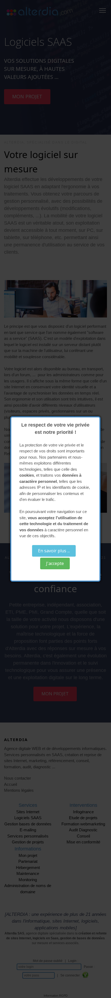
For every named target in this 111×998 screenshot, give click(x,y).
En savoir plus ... (54, 551)
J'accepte (55, 563)
